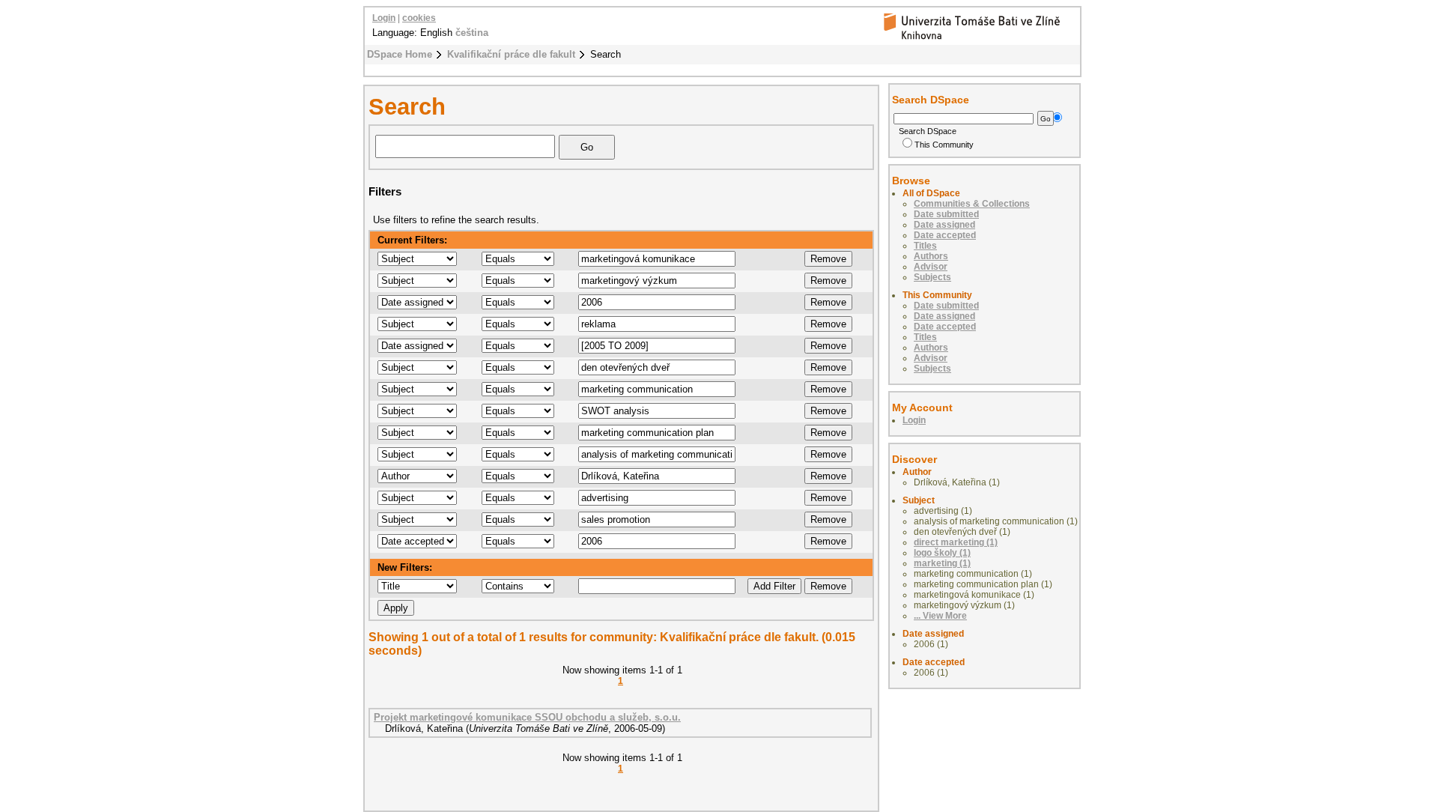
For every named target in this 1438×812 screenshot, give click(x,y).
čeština (471, 32)
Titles (925, 245)
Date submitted (946, 214)
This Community (944, 144)
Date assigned (944, 224)
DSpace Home (399, 54)
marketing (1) (942, 563)
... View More (940, 615)
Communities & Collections (972, 204)
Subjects (932, 277)
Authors (931, 256)
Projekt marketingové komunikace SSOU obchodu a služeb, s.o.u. (527, 717)
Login (383, 17)
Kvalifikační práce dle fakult (511, 54)
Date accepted (945, 235)
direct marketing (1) (956, 542)
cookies (419, 17)
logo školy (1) (942, 553)
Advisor (930, 266)
